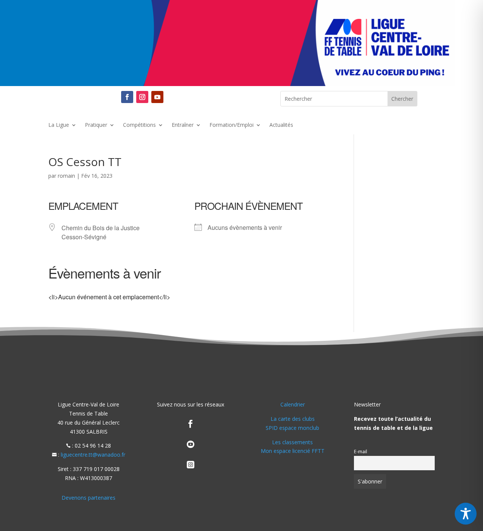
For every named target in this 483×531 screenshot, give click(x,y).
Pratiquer (96, 125)
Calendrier (292, 404)
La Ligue (58, 125)
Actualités (281, 125)
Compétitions (139, 125)
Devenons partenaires (88, 497)
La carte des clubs (293, 418)
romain (66, 175)
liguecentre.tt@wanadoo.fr (93, 454)
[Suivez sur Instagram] (142, 97)
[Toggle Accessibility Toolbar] (465, 513)
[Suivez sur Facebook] (127, 97)
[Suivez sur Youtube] (157, 97)
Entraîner (183, 125)
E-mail (360, 451)
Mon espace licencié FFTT (293, 450)
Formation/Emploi (231, 125)
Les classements (292, 442)
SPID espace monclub (292, 427)
